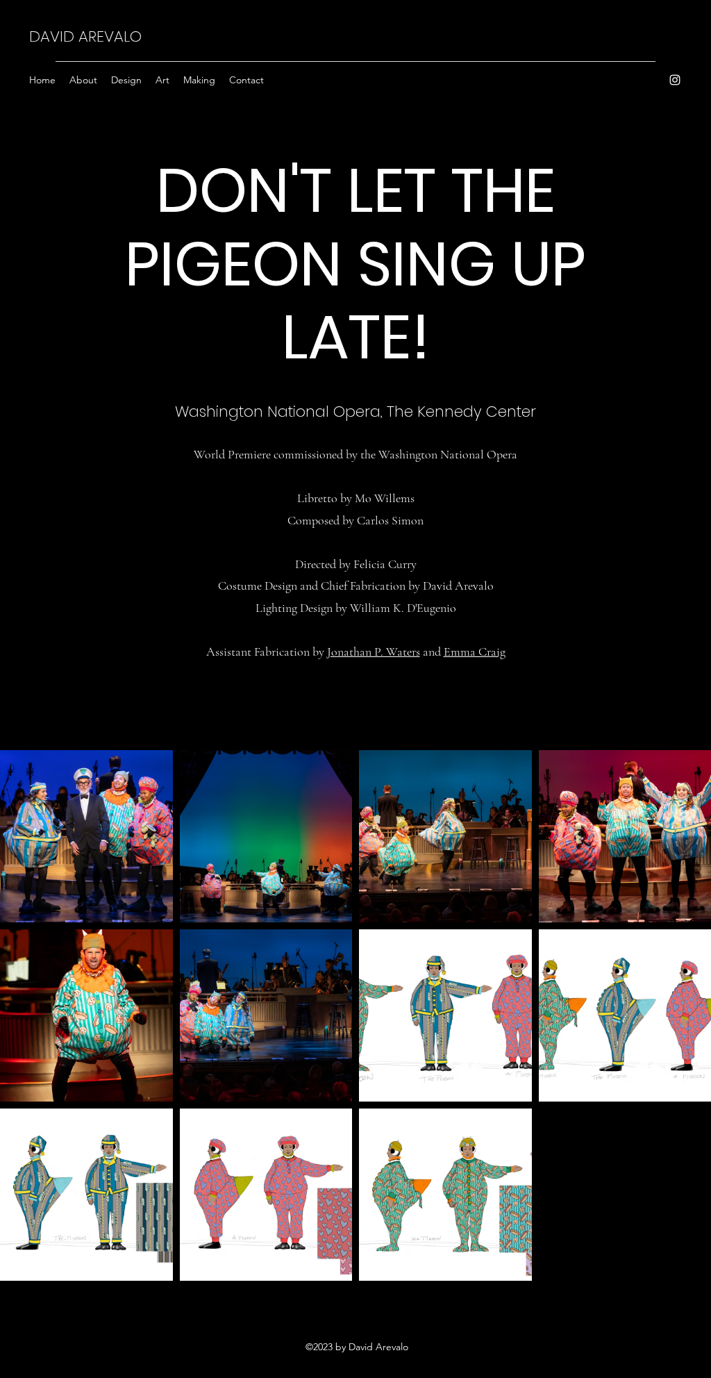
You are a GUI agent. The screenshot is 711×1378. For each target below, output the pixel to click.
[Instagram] (675, 80)
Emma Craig (474, 651)
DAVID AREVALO (85, 36)
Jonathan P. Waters (373, 651)
